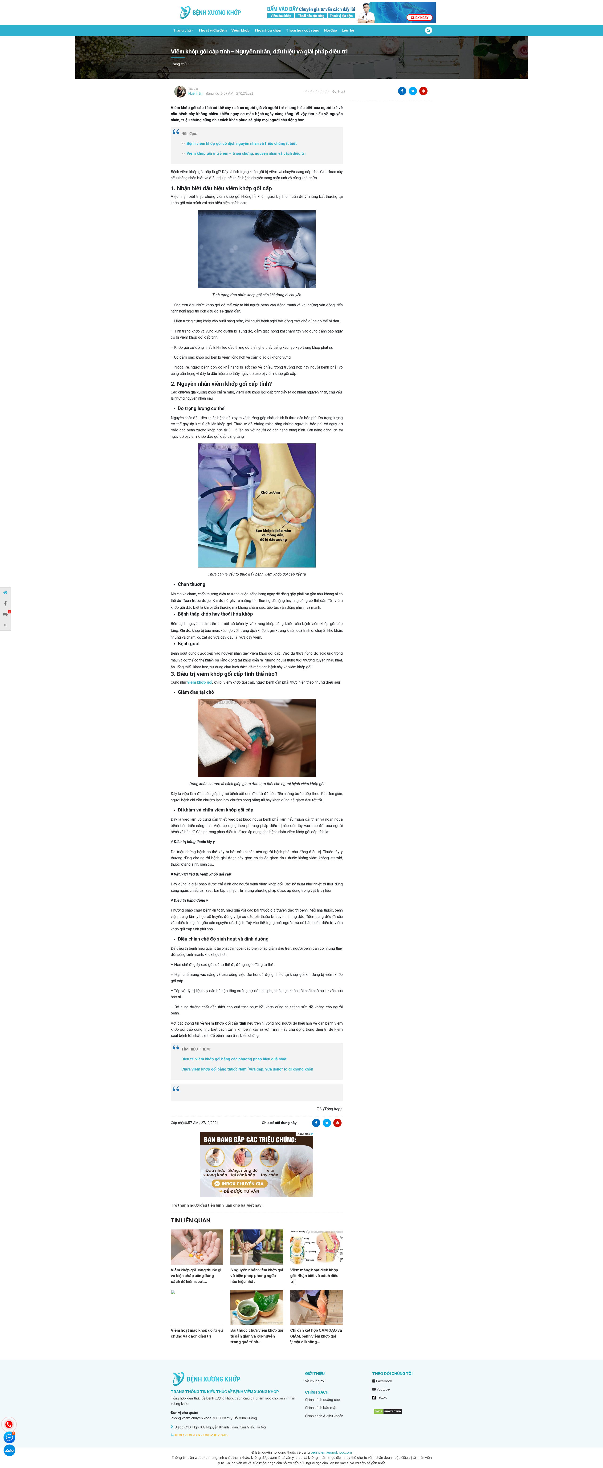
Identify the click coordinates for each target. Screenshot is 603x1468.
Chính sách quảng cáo (322, 1399)
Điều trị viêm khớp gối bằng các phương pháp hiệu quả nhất (234, 1059)
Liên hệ (348, 30)
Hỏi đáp (330, 30)
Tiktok (381, 1397)
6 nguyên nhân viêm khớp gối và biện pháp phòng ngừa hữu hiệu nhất (256, 1276)
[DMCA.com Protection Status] (388, 1411)
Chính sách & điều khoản (324, 1416)
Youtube (383, 1389)
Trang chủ (182, 30)
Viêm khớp (240, 30)
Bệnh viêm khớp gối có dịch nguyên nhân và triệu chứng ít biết (242, 143)
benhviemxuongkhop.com (331, 1452)
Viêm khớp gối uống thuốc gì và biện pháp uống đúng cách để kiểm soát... (196, 1276)
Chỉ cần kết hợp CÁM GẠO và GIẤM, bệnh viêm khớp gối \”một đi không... (316, 1336)
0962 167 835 (215, 1435)
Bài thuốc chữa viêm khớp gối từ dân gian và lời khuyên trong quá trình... (256, 1336)
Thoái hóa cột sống (302, 30)
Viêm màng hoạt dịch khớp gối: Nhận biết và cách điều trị (314, 1276)
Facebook (383, 1381)
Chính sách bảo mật (320, 1407)
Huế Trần (195, 93)
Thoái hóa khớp (267, 30)
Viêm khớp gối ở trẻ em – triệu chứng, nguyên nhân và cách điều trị (246, 153)
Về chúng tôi (315, 1381)
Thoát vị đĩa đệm (212, 30)
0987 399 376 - (188, 1435)
